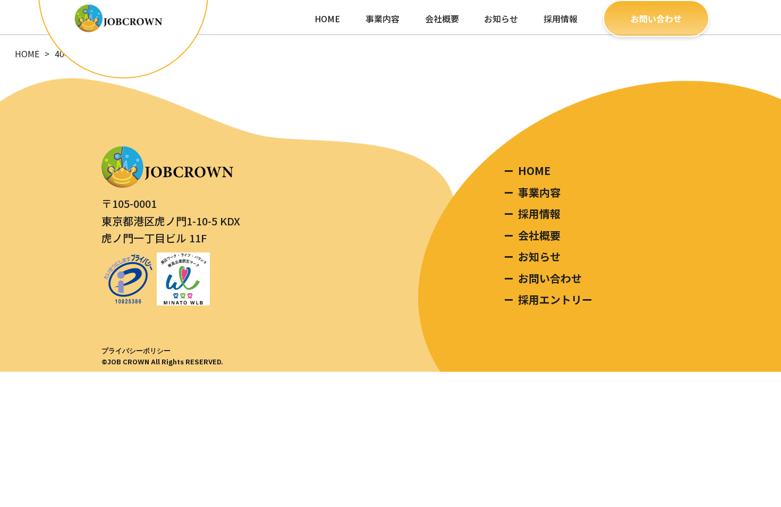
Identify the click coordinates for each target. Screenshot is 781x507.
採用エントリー (555, 299)
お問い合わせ (656, 18)
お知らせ (501, 18)
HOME (327, 18)
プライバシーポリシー (136, 350)
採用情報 (561, 18)
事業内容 (383, 18)
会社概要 (442, 18)
